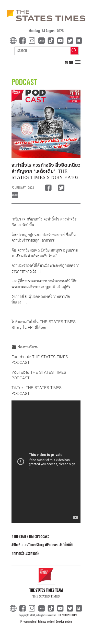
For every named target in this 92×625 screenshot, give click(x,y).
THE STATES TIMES (67, 615)
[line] (42, 40)
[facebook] (23, 40)
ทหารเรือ (19, 553)
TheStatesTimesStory (29, 544)
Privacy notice (46, 621)
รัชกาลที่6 (33, 553)
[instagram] (33, 40)
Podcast (53, 544)
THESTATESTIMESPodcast (31, 536)
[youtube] (61, 40)
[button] (73, 62)
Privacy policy (28, 621)
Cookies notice (64, 621)
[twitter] (69, 40)
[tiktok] (52, 40)
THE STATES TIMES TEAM (46, 590)
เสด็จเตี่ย (67, 544)
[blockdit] (78, 40)
